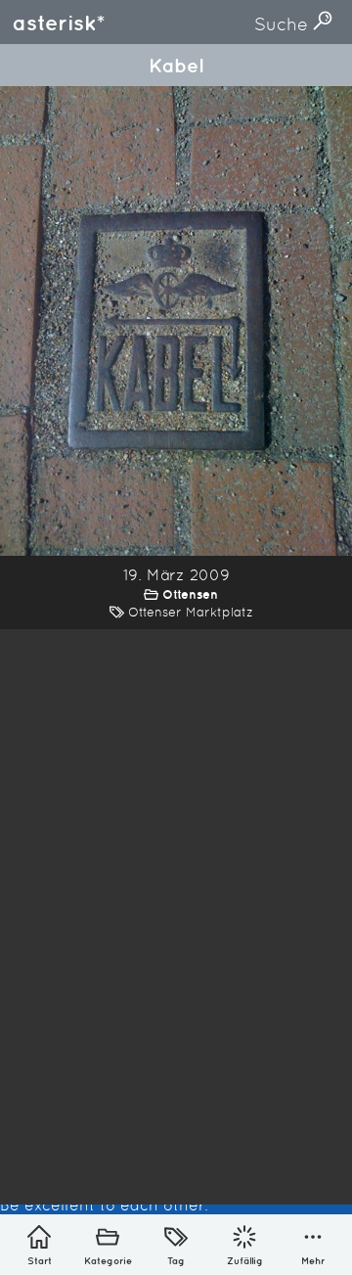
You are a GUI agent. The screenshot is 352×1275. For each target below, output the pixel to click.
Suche (283, 24)
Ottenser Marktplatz (190, 612)
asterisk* (59, 22)
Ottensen (190, 594)
